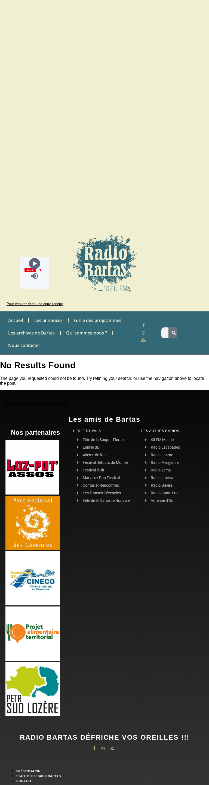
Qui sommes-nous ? (86, 333)
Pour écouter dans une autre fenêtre (35, 304)
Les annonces (48, 320)
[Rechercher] (173, 332)
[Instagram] (143, 333)
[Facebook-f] (143, 325)
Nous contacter (24, 345)
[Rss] (112, 748)
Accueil (15, 320)
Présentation (28, 771)
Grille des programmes (97, 320)
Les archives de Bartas (31, 333)
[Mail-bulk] (143, 340)
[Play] (35, 263)
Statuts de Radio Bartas (38, 776)
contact (24, 781)
